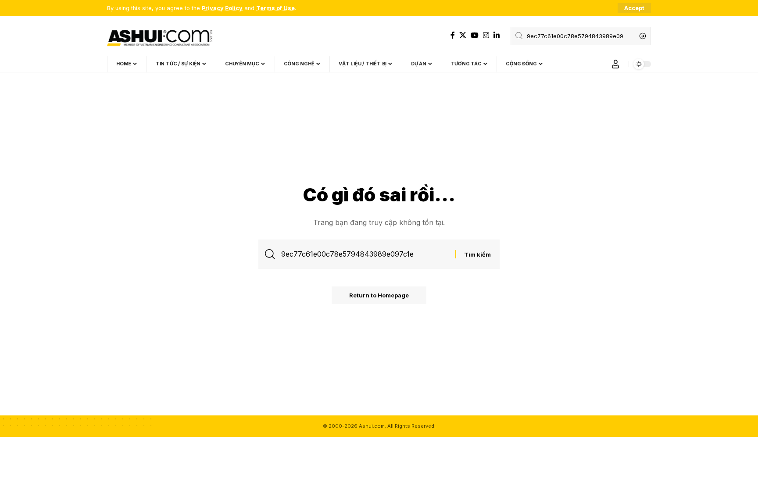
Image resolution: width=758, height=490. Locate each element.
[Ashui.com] (159, 36)
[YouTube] (474, 35)
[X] (462, 35)
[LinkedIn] (496, 35)
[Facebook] (452, 35)
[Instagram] (486, 35)
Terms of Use (275, 8)
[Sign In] (615, 64)
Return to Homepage (379, 295)
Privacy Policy (222, 8)
